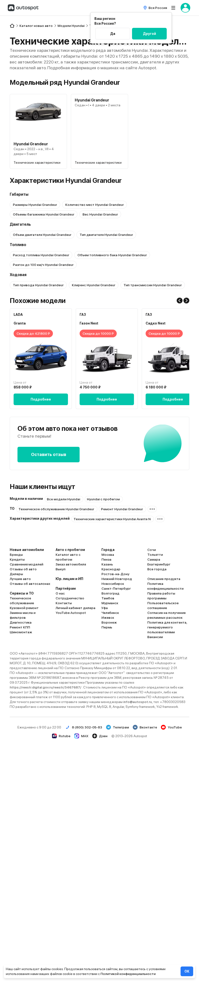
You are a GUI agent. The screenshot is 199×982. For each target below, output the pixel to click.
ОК (186, 971)
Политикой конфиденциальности (128, 974)
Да (112, 34)
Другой (149, 34)
